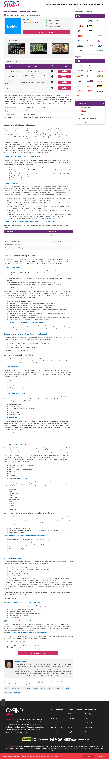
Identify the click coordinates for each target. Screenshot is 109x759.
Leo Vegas (70, 718)
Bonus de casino (54, 723)
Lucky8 (69, 732)
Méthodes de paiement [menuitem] (87, 4)
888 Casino (8, 692)
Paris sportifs (53, 732)
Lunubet (7, 688)
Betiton (69, 723)
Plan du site (88, 727)
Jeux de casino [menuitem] (61, 4)
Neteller (35, 530)
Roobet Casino (16, 688)
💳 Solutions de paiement (89, 118)
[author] (5, 15)
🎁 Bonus (84, 111)
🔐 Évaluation (85, 107)
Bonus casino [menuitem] (73, 4)
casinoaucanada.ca (13, 719)
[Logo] (12, 4)
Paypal (40, 530)
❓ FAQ (83, 122)
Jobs (86, 718)
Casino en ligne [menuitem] (49, 4)
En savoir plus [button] (54, 756)
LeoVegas (35, 688)
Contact (87, 732)
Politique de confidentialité (93, 723)
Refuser (101, 756)
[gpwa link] (27, 741)
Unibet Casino (17, 692)
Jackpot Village (59, 688)
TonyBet (50, 688)
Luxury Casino (26, 688)
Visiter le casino (46, 32)
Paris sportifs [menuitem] (101, 4)
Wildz (67, 688)
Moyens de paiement (56, 727)
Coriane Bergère (20, 661)
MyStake (43, 688)
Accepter (88, 756)
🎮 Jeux (83, 115)
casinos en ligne (23, 95)
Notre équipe (89, 714)
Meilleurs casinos (55, 714)
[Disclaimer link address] (41, 740)
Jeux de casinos (54, 718)
